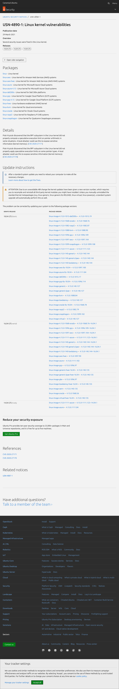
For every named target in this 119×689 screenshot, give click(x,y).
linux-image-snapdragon (59, 314)
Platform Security (49, 586)
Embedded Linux (59, 555)
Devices (87, 619)
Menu (114, 3)
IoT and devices (48, 629)
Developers (60, 566)
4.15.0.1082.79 (73, 309)
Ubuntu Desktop (10, 566)
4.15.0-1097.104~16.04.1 (85, 333)
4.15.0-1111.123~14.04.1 (87, 403)
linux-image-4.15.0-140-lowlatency (63, 263)
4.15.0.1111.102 (72, 361)
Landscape (7, 594)
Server (53, 608)
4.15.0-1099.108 (88, 244)
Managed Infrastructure (74, 625)
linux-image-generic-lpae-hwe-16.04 (64, 375)
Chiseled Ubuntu (67, 600)
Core (67, 608)
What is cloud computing (52, 577)
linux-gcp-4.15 (8, 100)
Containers (7, 600)
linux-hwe (7, 103)
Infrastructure (56, 625)
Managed (59, 527)
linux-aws (6, 77)
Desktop (45, 608)
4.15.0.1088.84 (71, 295)
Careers (66, 644)
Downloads (7, 608)
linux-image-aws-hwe (57, 356)
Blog (72, 644)
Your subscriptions (49, 614)
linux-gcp (6, 96)
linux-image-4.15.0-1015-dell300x (63, 216)
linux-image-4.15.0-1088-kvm (61, 230)
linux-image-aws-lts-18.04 (59, 267)
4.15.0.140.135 (83, 370)
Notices (102, 586)
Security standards (82, 586)
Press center (92, 644)
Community (69, 549)
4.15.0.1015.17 (75, 277)
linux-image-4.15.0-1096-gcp (61, 235)
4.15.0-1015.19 (85, 216)
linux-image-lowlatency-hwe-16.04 (63, 384)
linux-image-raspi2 (56, 309)
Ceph (5, 527)
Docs (78, 527)
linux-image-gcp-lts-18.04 (59, 281)
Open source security (94, 625)
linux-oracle (7, 111)
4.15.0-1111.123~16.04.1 (87, 337)
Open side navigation (15, 60)
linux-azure (7, 85)
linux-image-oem (56, 389)
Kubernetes (8, 533)
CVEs (94, 586)
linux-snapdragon (10, 118)
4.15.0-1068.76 (83, 221)
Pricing (76, 614)
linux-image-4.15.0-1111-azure (61, 249)
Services (69, 561)
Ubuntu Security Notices (15, 17)
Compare (65, 594)
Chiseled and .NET (84, 600)
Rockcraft (46, 603)
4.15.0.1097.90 (75, 356)
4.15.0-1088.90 (82, 230)
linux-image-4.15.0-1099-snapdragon (64, 244)
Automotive (47, 634)
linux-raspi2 (7, 115)
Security (6, 586)
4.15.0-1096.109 (81, 235)
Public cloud (53, 580)
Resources (88, 533)
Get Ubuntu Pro (11, 434)
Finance (85, 634)
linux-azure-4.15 (9, 88)
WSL (60, 608)
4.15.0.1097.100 (79, 267)
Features (45, 561)
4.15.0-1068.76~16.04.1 (87, 323)
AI (42, 625)
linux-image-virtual (56, 319)
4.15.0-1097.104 (82, 239)
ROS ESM (45, 549)
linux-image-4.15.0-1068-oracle (62, 221)
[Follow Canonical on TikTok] (74, 651)
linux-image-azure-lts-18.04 (60, 272)
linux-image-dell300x (57, 277)
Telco (77, 634)
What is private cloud (73, 577)
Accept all (37, 682)
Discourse (85, 614)
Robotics (6, 549)
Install (44, 522)
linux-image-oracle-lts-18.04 (60, 305)
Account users (65, 614)
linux (5, 74)
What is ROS (57, 549)
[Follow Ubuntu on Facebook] (50, 651)
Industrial (57, 634)
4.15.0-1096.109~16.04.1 (85, 328)
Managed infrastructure (13, 538)
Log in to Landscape (93, 594)
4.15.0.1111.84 (80, 272)
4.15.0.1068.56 (73, 393)
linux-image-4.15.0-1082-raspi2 (62, 226)
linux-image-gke (55, 379)
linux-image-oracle (56, 393)
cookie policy (81, 676)
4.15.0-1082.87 (83, 226)
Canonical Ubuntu (10, 3)
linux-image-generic (57, 286)
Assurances (46, 589)
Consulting (69, 527)
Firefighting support (99, 614)
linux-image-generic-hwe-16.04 (62, 370)
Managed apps (48, 538)
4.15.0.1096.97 (70, 365)
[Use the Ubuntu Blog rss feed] (80, 651)
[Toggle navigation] (115, 9)
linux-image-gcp (55, 365)
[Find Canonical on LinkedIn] (56, 651)
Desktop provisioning (73, 619)
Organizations (47, 566)
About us (45, 644)
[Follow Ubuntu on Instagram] (62, 651)
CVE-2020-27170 (10, 157)
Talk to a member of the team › (27, 504)
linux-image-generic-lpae (59, 291)
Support (52, 522)
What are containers (50, 600)
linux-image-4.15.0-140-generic (62, 253)
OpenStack (7, 522)
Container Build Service (103, 600)
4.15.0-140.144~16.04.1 (87, 342)
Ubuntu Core (8, 561)
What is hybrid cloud (92, 577)
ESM (60, 586)
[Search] (109, 3)
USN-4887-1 (8, 476)
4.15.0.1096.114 (79, 281)
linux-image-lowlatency (58, 300)
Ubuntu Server (9, 572)
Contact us (9, 644)
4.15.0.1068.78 (80, 305)
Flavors (70, 566)
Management (73, 555)
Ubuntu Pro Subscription (52, 619)
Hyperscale (46, 572)
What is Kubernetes (50, 533)
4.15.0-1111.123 (83, 249)
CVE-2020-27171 (35, 144)
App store (46, 555)
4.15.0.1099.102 (78, 314)
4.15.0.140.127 (74, 286)
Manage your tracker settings (17, 682)
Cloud (5, 577)
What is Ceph (47, 527)
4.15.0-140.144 (83, 253)
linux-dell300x (8, 92)
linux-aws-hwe (9, 81)
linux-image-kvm (56, 295)
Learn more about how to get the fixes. (24, 180)
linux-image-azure (56, 361)
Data (47, 625)
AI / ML (6, 544)
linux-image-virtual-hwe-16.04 (61, 398)
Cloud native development (67, 629)
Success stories (57, 561)
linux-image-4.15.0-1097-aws (61, 239)
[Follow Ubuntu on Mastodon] (44, 651)
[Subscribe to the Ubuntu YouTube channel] (68, 651)
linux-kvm (7, 107)
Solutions (7, 625)
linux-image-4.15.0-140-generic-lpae (64, 258)
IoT (4, 555)
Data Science (58, 544)
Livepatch (68, 586)
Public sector (68, 634)
